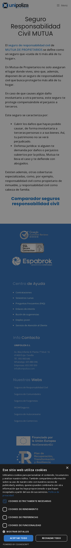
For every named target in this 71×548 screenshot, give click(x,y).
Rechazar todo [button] (51, 538)
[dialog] (35, 506)
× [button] (67, 468)
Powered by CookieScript (16, 544)
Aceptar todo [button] (18, 538)
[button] (35, 531)
